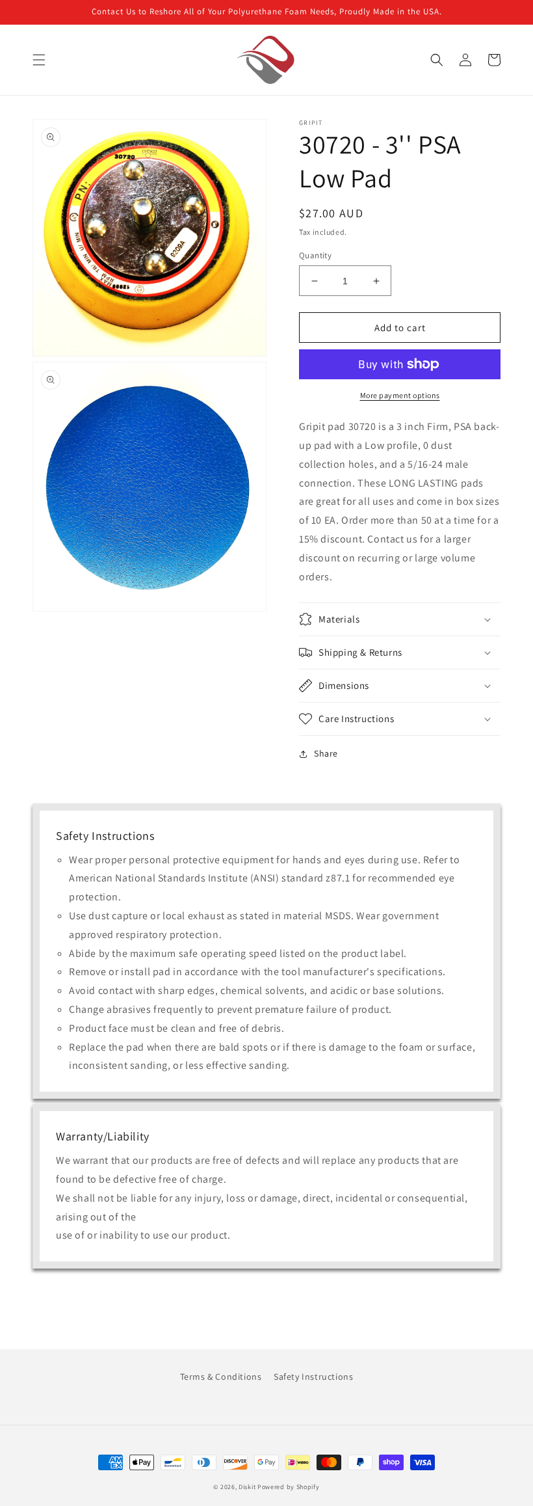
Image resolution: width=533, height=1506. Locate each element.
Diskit (247, 1487)
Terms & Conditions (221, 1376)
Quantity (315, 255)
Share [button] (326, 753)
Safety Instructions (313, 1376)
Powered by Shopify (288, 1487)
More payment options (400, 395)
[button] (39, 60)
